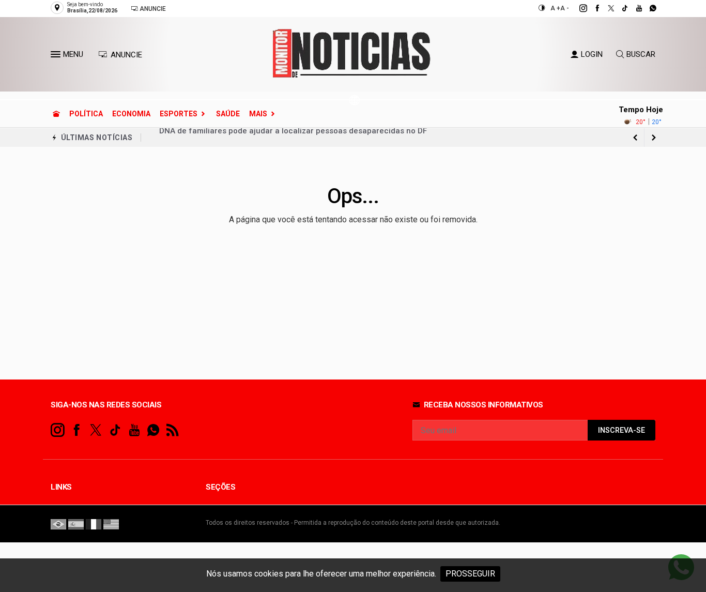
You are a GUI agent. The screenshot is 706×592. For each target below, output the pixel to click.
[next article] (635, 137)
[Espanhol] (76, 523)
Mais (258, 114)
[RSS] (172, 430)
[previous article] (653, 137)
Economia (131, 114)
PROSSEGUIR (470, 574)
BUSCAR (640, 54)
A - (564, 8)
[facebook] (591, 8)
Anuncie (152, 8)
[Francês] (93, 523)
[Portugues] (58, 523)
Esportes (178, 114)
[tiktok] (619, 8)
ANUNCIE (125, 54)
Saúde (228, 114)
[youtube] (633, 8)
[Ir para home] (56, 113)
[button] (57, 56)
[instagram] (577, 8)
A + (555, 8)
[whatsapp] (647, 8)
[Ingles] (111, 523)
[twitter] (605, 8)
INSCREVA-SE (621, 430)
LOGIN (592, 54)
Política (86, 114)
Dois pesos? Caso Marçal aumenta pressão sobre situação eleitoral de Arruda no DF (314, 137)
